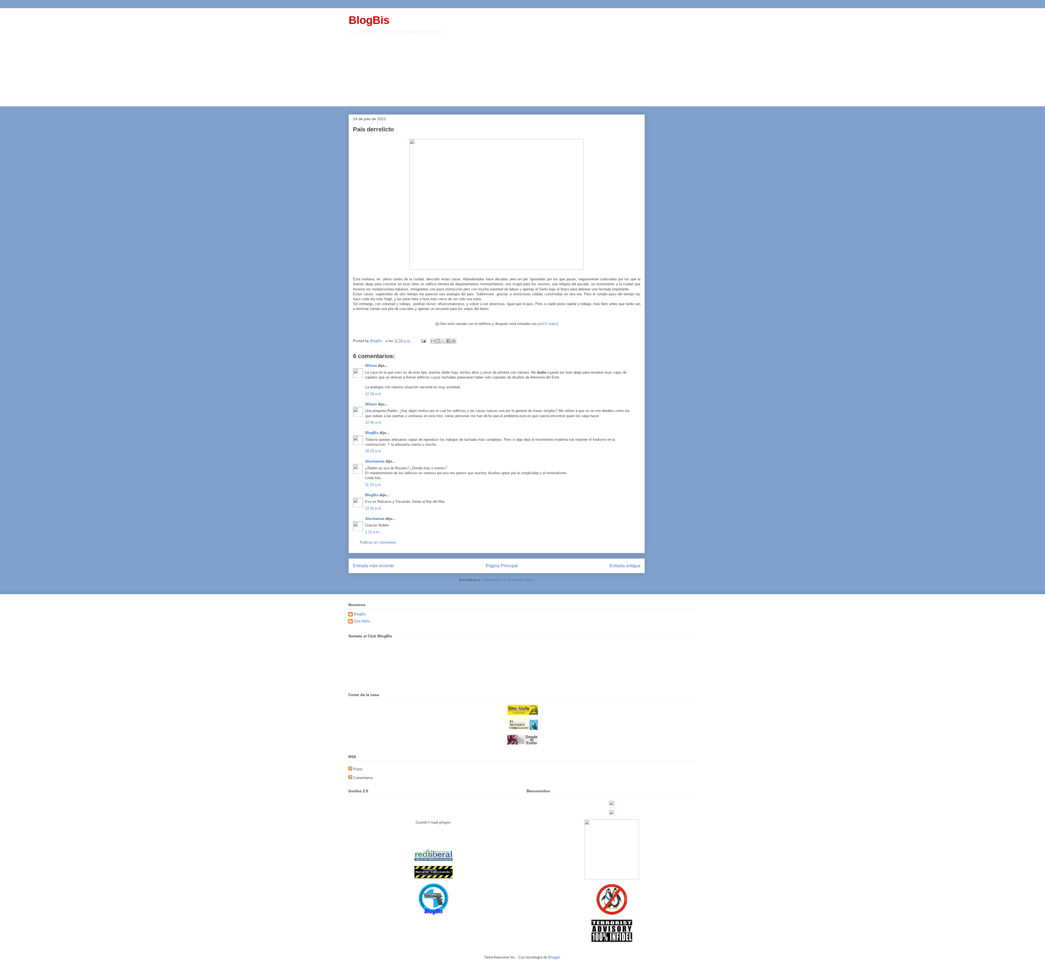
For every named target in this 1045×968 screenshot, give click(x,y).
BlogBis (369, 20)
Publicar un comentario (378, 542)
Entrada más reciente (373, 565)
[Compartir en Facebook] (448, 341)
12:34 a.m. (373, 394)
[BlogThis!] (438, 341)
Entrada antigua (625, 565)
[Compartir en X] (443, 341)
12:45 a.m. (373, 422)
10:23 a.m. (373, 451)
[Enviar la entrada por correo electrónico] (423, 341)
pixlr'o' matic (547, 324)
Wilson (371, 366)
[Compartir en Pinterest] (453, 341)
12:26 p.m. (373, 508)
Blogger (554, 957)
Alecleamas (375, 461)
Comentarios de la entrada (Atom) (508, 580)
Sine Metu (362, 621)
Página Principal (502, 565)
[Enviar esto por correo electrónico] (433, 341)
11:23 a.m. (373, 485)
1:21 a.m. (372, 532)
